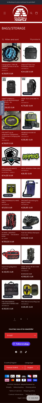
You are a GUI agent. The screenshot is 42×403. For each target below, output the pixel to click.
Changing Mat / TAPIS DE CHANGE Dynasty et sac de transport (10, 66)
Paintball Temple (20, 384)
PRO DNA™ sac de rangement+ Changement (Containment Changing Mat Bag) (11, 135)
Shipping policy (29, 391)
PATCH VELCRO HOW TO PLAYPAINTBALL (9, 169)
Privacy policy (31, 387)
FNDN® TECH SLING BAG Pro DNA (30, 99)
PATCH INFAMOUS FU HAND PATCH (10, 201)
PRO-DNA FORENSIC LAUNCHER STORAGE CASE (10, 302)
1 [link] (14, 319)
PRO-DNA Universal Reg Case (30, 301)
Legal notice (22, 398)
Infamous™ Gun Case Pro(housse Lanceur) (28, 65)
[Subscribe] (34, 335)
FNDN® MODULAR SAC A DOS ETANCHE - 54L (30, 267)
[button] (4, 13)
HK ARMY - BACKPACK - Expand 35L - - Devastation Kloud (10, 234)
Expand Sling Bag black (9, 267)
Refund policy (19, 387)
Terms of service (15, 391)
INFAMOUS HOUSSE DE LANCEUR (28, 133)
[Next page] (27, 319)
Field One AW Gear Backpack (30, 233)
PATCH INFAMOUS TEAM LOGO (30, 168)
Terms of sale (31, 394)
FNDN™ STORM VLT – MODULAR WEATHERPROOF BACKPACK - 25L (10, 100)
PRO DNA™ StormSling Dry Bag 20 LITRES (29, 201)
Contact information (16, 394)
